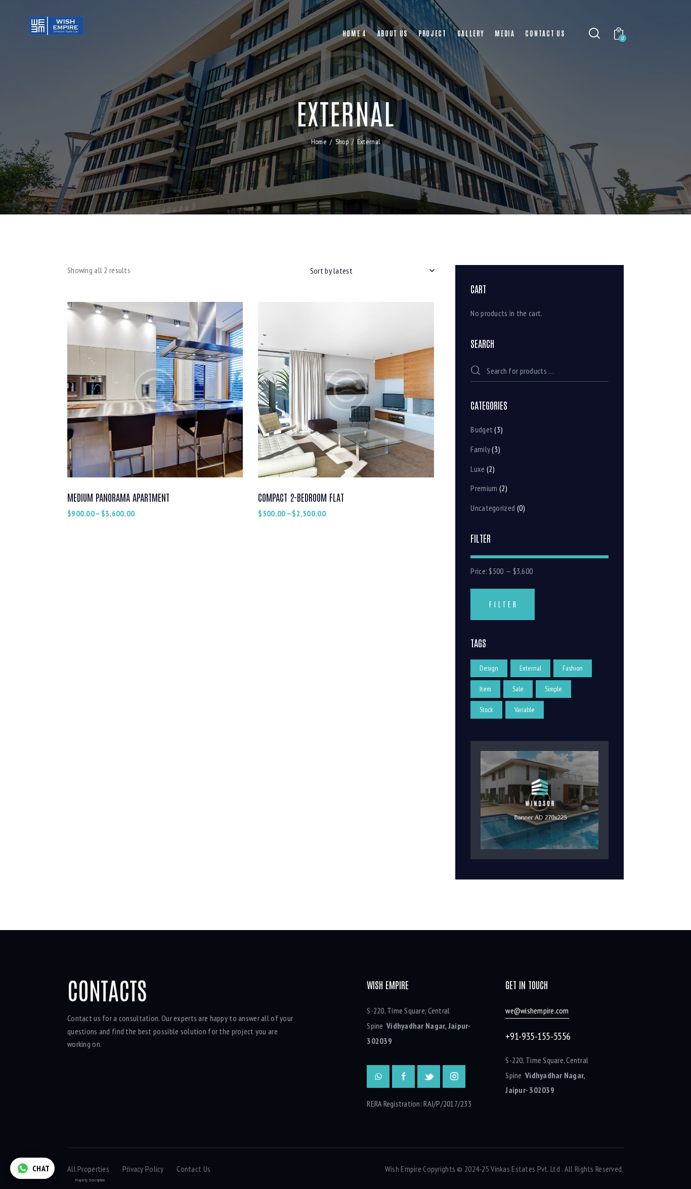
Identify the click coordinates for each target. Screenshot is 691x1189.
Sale (518, 688)
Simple (553, 688)
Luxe (477, 469)
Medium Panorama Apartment (118, 497)
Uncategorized (492, 508)
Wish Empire (403, 1169)
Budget (481, 429)
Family (480, 449)
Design (489, 668)
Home (319, 141)
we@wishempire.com (537, 1010)
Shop (342, 141)
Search (480, 371)
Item (485, 688)
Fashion (573, 668)
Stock (486, 709)
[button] (127, 390)
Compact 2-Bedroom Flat (301, 497)
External (530, 668)
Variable (524, 709)
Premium (483, 488)
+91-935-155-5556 (538, 1036)
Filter (504, 604)
